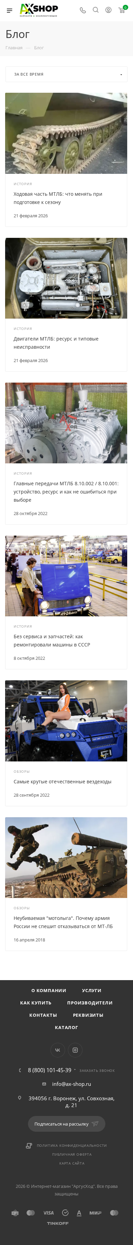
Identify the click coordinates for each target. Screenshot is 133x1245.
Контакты (43, 1015)
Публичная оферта (72, 1154)
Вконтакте (57, 1050)
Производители (90, 1003)
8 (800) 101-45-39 (49, 1070)
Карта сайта (72, 1163)
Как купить (35, 1003)
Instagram (75, 1050)
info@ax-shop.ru (71, 1083)
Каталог (66, 1027)
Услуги (92, 990)
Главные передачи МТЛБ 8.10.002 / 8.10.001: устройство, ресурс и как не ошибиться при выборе (66, 491)
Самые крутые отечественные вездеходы (63, 781)
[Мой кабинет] (108, 10)
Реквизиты (88, 1015)
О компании (48, 990)
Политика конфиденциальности (72, 1145)
